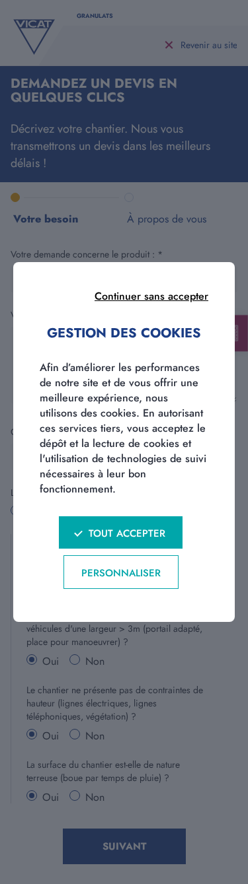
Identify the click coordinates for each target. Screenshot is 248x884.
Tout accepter (127, 533)
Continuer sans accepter (151, 296)
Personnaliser (121, 573)
